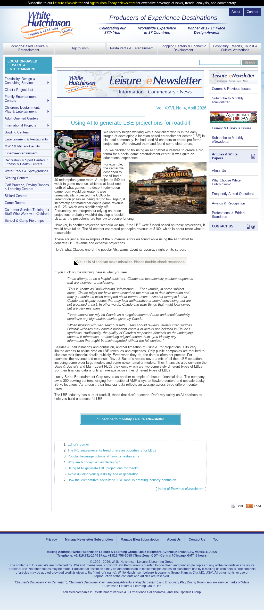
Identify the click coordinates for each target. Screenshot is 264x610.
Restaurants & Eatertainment (131, 48)
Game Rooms (15, 203)
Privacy (51, 539)
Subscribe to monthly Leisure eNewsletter (130, 419)
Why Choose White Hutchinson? (226, 182)
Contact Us (197, 539)
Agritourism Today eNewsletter (112, 3)
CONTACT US (222, 226)
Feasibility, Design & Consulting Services (20, 81)
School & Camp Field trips (24, 221)
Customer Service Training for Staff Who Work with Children (27, 212)
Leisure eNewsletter (67, 3)
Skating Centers (17, 178)
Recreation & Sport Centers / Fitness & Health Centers (26, 162)
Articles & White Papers (224, 156)
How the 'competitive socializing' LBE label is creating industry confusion (122, 480)
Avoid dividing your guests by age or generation (103, 474)
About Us (219, 171)
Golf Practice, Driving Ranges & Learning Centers (27, 187)
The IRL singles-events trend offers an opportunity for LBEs (112, 450)
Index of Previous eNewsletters (181, 489)
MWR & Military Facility (22, 146)
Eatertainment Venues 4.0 (111, 592)
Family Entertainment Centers (21, 98)
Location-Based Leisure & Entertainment (29, 48)
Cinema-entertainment (21, 153)
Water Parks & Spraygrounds (26, 171)
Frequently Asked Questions (233, 194)
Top (215, 539)
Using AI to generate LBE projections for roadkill (103, 468)
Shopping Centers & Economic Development (183, 48)
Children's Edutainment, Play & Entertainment (22, 109)
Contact (252, 12)
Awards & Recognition (228, 203)
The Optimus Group (187, 592)
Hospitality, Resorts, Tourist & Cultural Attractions (235, 48)
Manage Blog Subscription (140, 539)
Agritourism (80, 48)
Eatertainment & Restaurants (26, 139)
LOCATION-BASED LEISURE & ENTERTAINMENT (22, 65)
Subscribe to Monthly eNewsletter (228, 100)
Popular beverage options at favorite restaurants (103, 456)
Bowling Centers (17, 132)
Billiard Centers (16, 196)
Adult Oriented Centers (22, 118)
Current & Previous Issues (231, 89)
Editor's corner (78, 444)
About (236, 12)
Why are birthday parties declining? (94, 462)
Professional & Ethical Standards (228, 215)
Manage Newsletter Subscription (89, 539)
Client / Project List (19, 90)
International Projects (20, 125)
